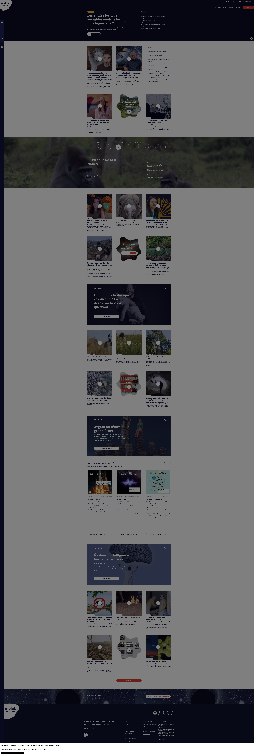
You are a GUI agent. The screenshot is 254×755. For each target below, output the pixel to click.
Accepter (4, 752)
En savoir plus (19, 752)
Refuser (11, 752)
